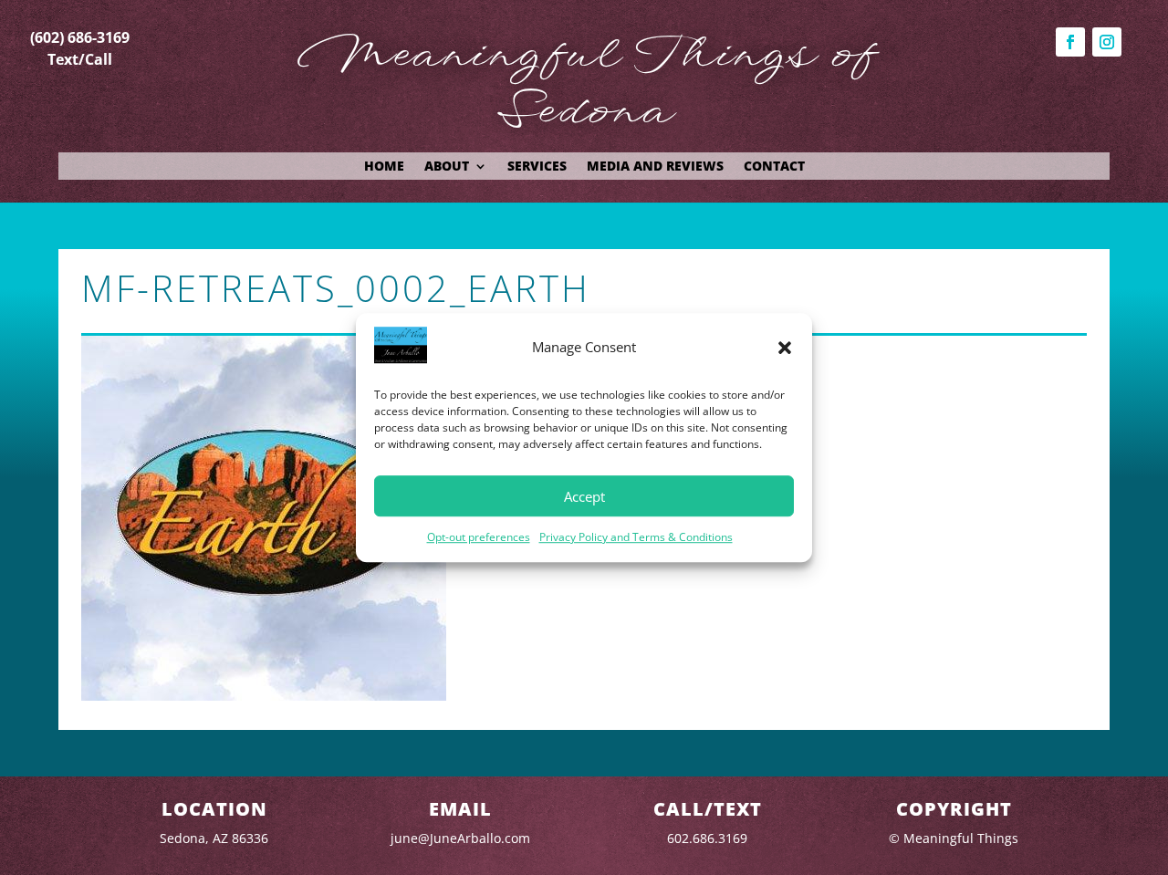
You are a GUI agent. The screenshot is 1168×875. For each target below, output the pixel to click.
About (446, 167)
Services (537, 167)
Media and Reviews (655, 167)
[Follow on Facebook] (1070, 42)
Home (384, 167)
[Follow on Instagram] (1106, 42)
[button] (785, 348)
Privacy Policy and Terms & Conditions (636, 538)
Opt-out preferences (478, 538)
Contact (774, 167)
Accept (584, 496)
